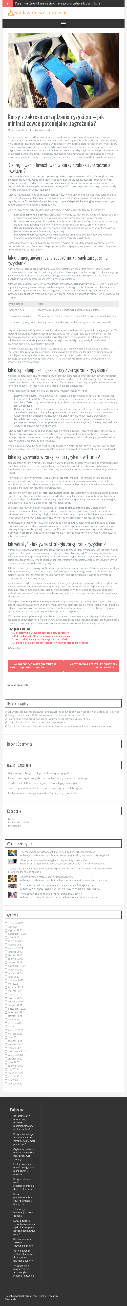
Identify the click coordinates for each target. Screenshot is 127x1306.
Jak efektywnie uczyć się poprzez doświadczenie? (41, 632)
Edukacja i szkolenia (20, 648)
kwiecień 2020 (15, 1073)
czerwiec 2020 (15, 1066)
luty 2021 (13, 1037)
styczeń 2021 (15, 1041)
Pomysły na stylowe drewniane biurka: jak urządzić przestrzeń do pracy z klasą (49, 719)
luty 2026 (13, 927)
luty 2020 (13, 1080)
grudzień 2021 (15, 1001)
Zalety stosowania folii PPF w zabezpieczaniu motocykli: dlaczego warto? (46, 715)
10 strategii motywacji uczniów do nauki (23, 1212)
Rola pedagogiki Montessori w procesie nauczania (42, 636)
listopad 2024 (15, 944)
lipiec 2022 (13, 976)
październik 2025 (17, 934)
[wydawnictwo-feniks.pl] (37, 12)
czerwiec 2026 (15, 923)
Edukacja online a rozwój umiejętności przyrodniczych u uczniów (53, 860)
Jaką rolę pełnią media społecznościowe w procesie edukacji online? (52, 642)
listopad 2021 (15, 1005)
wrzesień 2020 (15, 1055)
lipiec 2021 (13, 1019)
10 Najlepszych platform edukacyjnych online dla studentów (51, 893)
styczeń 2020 (15, 1083)
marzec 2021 (15, 1033)
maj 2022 (13, 983)
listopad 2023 (15, 951)
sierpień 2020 (15, 1058)
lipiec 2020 (13, 1062)
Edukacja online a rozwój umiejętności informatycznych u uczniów (42, 793)
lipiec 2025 (13, 937)
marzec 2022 (15, 991)
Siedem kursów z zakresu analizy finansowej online (47, 877)
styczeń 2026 (15, 930)
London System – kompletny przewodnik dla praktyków (44, 3)
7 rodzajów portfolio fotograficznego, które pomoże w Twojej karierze (56, 885)
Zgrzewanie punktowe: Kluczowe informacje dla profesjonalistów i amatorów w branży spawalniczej (60, 726)
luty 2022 (13, 994)
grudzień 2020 (15, 1044)
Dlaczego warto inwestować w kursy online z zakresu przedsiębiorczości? (58, 852)
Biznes (11, 819)
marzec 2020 (15, 1076)
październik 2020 (17, 1051)
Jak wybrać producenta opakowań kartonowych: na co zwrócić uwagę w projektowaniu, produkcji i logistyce (63, 712)
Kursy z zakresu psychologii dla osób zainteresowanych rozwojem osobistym (48, 778)
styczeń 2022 (15, 998)
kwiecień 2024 (15, 948)
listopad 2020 (15, 1048)
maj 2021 (13, 1026)
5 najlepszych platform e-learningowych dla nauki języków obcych (42, 783)
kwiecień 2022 (15, 987)
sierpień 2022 (15, 973)
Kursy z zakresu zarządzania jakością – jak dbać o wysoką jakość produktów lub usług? (24, 1227)
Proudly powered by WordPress (21, 1296)
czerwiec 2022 (15, 980)
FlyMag (51, 1296)
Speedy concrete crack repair (23, 868)
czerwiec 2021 (15, 1023)
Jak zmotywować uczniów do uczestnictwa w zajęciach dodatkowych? (45, 788)
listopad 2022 (15, 962)
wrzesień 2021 (15, 1012)
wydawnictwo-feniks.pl (43, 130)
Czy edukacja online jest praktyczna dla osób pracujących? (38, 773)
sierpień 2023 (15, 955)
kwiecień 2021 (15, 1030)
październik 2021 (17, 1008)
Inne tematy (14, 826)
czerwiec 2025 (15, 941)
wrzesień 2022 (15, 969)
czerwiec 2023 (15, 958)
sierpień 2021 (15, 1016)
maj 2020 (13, 1069)
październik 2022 (17, 966)
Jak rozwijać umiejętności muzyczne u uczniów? (40, 639)
